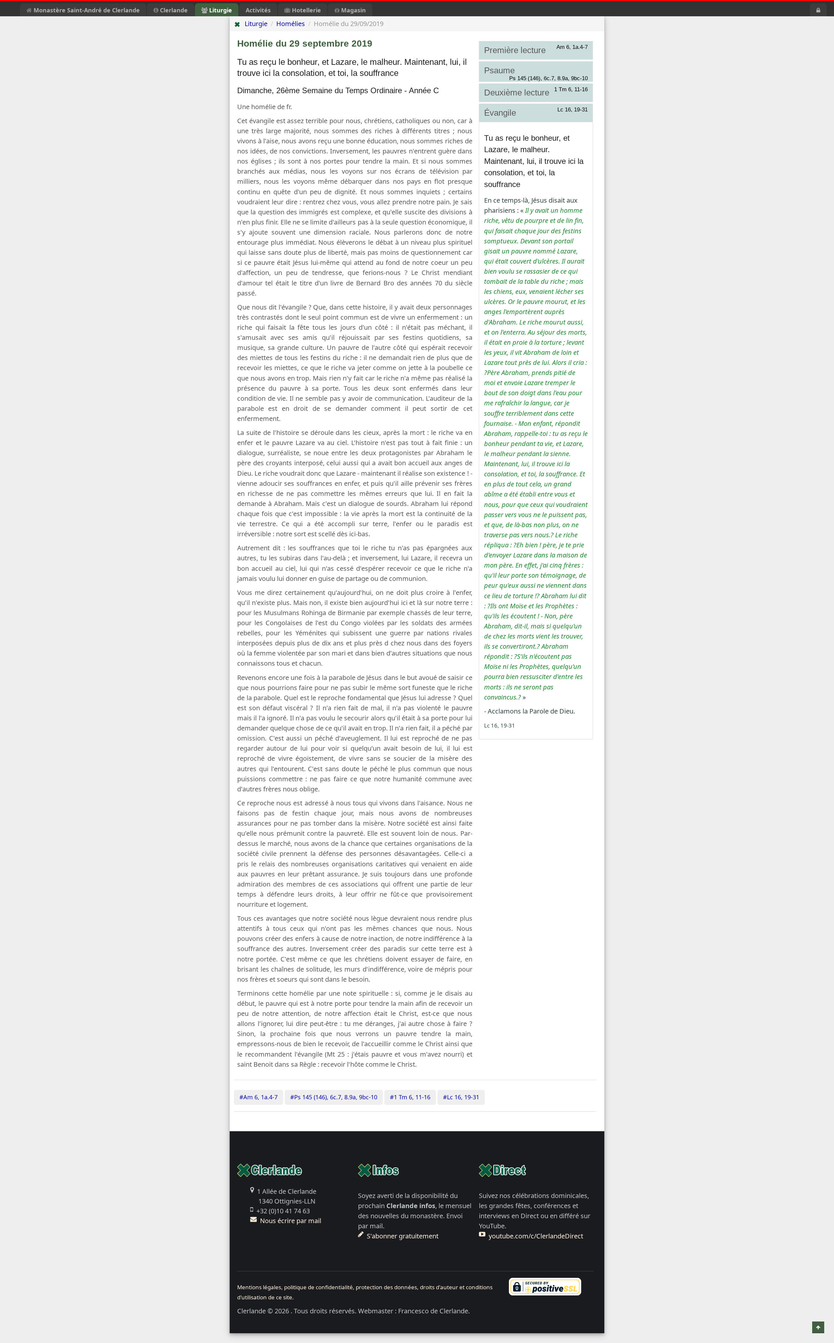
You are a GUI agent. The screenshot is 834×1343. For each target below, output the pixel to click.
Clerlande (173, 10)
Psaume (536, 70)
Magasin (352, 10)
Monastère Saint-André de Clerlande (86, 10)
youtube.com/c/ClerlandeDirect (536, 1236)
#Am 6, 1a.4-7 (258, 1097)
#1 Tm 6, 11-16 (410, 1097)
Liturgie (220, 10)
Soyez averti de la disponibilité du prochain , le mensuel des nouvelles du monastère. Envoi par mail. (414, 1215)
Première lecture (536, 50)
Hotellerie (305, 10)
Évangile (536, 112)
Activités (258, 10)
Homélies (290, 23)
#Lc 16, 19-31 (461, 1097)
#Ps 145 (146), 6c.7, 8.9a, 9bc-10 (333, 1097)
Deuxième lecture (536, 92)
